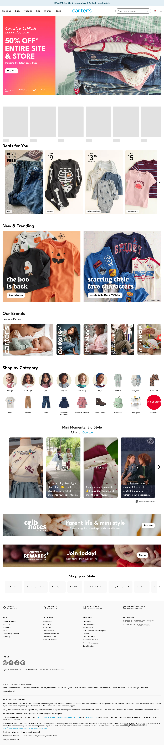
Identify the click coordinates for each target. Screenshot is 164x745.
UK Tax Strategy (133, 688)
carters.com (40, 717)
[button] (159, 182)
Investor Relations (50, 640)
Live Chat (6, 624)
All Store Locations (57, 669)
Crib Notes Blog (89, 624)
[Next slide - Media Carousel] (158, 467)
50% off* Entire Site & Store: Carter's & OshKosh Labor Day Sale (82, 3)
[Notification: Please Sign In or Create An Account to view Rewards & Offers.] (155, 11)
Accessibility (93, 688)
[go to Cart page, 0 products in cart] (161, 11)
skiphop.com (62, 717)
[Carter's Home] (82, 10)
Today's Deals (48, 631)
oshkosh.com (50, 717)
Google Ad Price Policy (11, 688)
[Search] (148, 11)
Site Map (144, 688)
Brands (47, 10)
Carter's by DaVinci (90, 640)
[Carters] (127, 621)
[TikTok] (11, 662)
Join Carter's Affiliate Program (94, 631)
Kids (38, 10)
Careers (86, 634)
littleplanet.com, (74, 717)
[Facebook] (16, 662)
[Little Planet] (151, 621)
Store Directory (88, 646)
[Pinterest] (22, 662)
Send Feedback (31, 669)
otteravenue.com (91, 717)
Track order (7, 627)
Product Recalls (119, 688)
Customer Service (9, 621)
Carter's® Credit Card (51, 634)
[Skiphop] (129, 624)
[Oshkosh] (139, 621)
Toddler (28, 10)
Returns (5, 631)
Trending (6, 10)
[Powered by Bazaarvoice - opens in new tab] (145, 501)
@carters (88, 432)
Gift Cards (47, 624)
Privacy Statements (48, 688)
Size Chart (47, 627)
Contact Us (43, 669)
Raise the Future (89, 637)
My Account (47, 621)
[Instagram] (5, 662)
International (88, 627)
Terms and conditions (30, 688)
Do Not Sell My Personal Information (72, 688)
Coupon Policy (105, 688)
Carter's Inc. (87, 621)
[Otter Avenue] (143, 625)
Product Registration (91, 643)
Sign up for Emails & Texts (13, 669)
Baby (17, 10)
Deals (58, 10)
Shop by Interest (9, 691)
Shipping (6, 637)
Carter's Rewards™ (50, 637)
